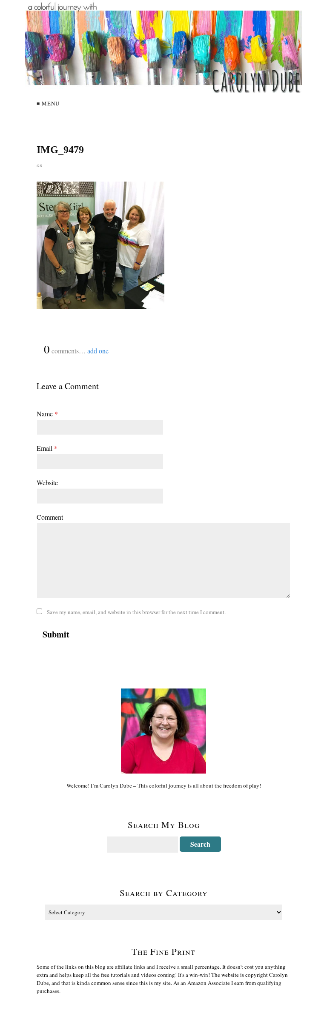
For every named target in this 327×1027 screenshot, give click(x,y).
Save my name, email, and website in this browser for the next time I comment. (136, 612)
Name (47, 413)
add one (98, 350)
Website (47, 482)
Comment (50, 516)
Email (47, 448)
